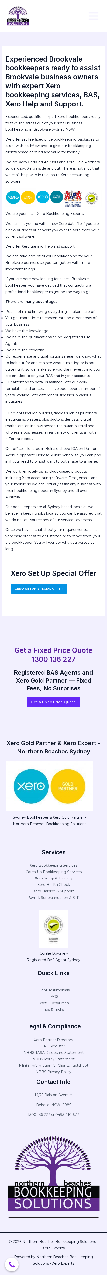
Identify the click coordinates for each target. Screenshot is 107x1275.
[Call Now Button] (12, 1264)
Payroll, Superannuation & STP (53, 897)
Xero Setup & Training (53, 878)
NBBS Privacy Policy (53, 1072)
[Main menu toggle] (93, 15)
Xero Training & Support (53, 891)
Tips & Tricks (53, 1009)
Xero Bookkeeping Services (53, 865)
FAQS (53, 996)
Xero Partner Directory (53, 1040)
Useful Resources (53, 1003)
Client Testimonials (53, 990)
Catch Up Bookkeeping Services (54, 872)
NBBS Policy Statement (53, 1059)
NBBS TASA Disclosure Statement (54, 1052)
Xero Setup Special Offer (39, 588)
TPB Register (53, 1046)
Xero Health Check (53, 884)
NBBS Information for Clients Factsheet (53, 1065)
